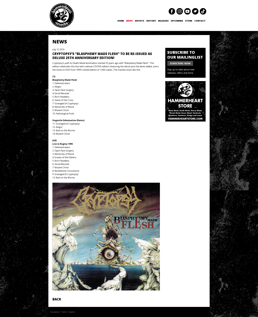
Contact (199, 20)
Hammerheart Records (62, 15)
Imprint (72, 312)
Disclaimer (55, 312)
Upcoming (177, 20)
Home (120, 20)
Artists (139, 20)
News (129, 20)
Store (188, 20)
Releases (163, 20)
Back (56, 299)
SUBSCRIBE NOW (180, 63)
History (151, 20)
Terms (64, 312)
